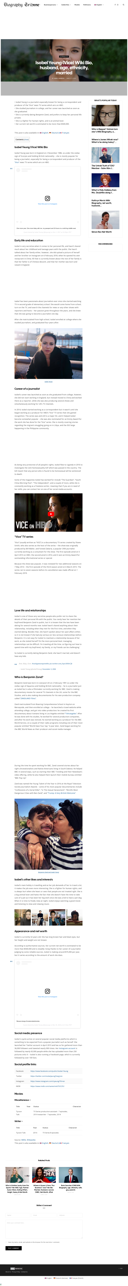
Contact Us (24, 1272)
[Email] (8, 124)
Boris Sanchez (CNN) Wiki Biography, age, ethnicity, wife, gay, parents (70, 1188)
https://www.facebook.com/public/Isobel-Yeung (49, 1071)
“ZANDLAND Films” (28, 698)
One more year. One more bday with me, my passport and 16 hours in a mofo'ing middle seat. (46, 228)
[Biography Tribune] (21, 5)
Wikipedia (31, 1140)
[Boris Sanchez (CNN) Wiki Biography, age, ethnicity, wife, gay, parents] (70, 1175)
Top (121, 1268)
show (26, 140)
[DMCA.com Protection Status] (16, 1269)
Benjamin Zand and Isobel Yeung (48, 872)
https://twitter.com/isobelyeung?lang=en (46, 1076)
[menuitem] (98, 5)
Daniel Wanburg (59, 78)
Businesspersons (50, 5)
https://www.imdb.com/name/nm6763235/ (47, 1086)
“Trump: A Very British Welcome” (61, 793)
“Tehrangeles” (71, 713)
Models (77, 5)
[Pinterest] (8, 119)
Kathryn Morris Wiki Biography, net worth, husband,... (102, 203)
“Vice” (16, 162)
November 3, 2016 (49, 669)
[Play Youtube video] (51, 514)
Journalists (64, 56)
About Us (8, 1272)
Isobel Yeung (39, 232)
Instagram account (67, 1048)
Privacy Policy (16, 1272)
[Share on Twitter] (8, 114)
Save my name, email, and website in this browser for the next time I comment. (34, 1242)
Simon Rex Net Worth (102, 232)
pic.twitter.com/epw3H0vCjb (61, 664)
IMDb (23, 1140)
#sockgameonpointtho (40, 664)
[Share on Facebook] (8, 108)
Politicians (87, 5)
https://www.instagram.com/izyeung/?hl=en (47, 1081)
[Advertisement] (64, 25)
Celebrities (65, 5)
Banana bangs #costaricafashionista (28, 1021)
